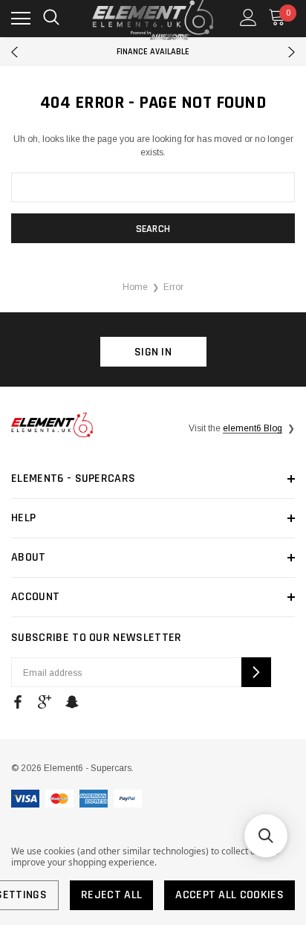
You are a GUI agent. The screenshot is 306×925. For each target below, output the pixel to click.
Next (292, 52)
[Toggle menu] (20, 18)
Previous (14, 52)
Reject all (111, 895)
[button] (265, 835)
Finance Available (153, 51)
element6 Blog (252, 428)
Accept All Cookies (229, 895)
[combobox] (153, 187)
